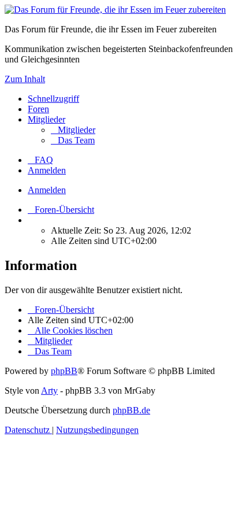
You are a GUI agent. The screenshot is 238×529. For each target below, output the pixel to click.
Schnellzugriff (53, 98)
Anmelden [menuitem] (47, 170)
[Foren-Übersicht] (115, 9)
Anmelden (47, 190)
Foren (38, 109)
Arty (49, 390)
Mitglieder (46, 119)
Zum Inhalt (25, 79)
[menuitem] (73, 130)
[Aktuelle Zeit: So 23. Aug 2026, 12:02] (31, 220)
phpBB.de (131, 410)
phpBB (64, 371)
